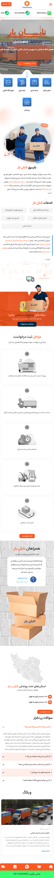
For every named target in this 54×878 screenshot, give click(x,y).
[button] (50, 4)
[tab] (41, 210)
